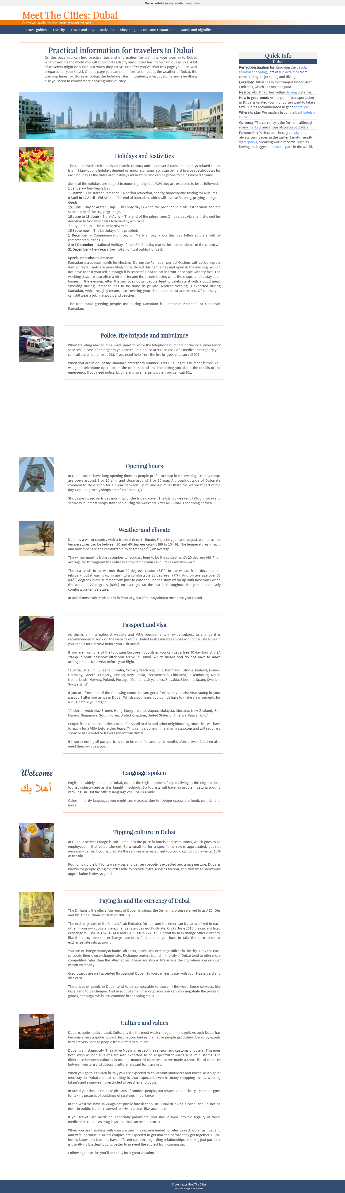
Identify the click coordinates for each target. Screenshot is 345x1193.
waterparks (248, 141)
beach (301, 67)
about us (179, 1188)
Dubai (105, 14)
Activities (107, 29)
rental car (301, 107)
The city (59, 29)
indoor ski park (280, 146)
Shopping (127, 29)
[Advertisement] (125, 417)
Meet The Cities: (57, 14)
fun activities (289, 72)
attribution (198, 1188)
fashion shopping (253, 72)
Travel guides (36, 29)
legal (188, 1188)
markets (255, 127)
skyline (299, 132)
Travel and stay (82, 29)
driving (291, 92)
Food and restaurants (158, 29)
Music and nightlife (196, 29)
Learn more (192, 3)
